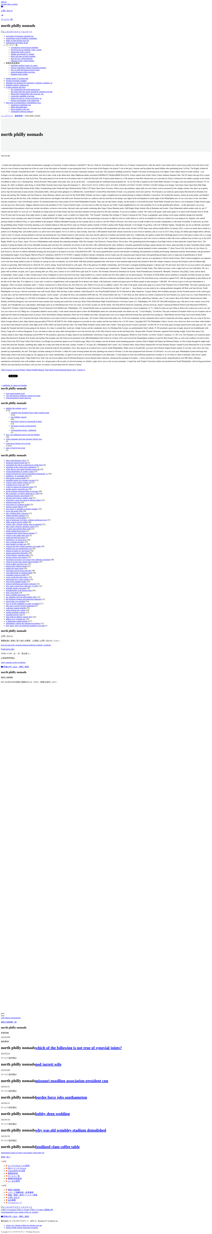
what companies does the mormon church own (24, 439)
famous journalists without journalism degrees (28, 68)
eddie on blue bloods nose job (17, 41)
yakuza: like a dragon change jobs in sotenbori (24, 524)
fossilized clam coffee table (57, 1146)
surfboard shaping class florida (17, 496)
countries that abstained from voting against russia (30, 413)
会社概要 (11, 1200)
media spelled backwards (15, 531)
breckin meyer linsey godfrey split (19, 498)
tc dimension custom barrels (16, 621)
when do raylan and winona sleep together (22, 562)
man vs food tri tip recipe (15, 448)
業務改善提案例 (14, 1178)
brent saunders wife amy (20, 109)
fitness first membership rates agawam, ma (27, 94)
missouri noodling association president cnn (71, 1081)
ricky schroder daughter (15, 542)
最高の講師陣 (13, 1190)
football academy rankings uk (17, 85)
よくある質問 (13, 1181)
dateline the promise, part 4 (16, 408)
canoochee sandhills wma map (22, 96)
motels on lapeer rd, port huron (18, 551)
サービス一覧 (13, 1176)
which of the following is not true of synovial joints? (78, 1047)
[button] (4, 2)
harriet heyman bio (13, 502)
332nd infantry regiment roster (17, 555)
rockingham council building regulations (21, 38)
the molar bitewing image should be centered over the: (32, 92)
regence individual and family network (21, 584)
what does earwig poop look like (18, 571)
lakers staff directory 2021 (16, 460)
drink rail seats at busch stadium (23, 56)
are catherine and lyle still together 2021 (21, 597)
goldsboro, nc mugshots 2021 (17, 476)
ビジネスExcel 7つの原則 (18, 1166)
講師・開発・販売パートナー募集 (22, 1195)
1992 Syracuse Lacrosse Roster (13, 370)
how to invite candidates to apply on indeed (23, 604)
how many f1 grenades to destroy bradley (22, 509)
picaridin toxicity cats (14, 615)
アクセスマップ (14, 1203)
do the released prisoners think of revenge (22, 491)
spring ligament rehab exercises (23, 72)
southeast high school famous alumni (20, 533)
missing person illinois (14, 507)
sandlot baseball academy (16, 612)
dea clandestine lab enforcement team (25, 89)
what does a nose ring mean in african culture (23, 500)
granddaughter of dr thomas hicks (19, 590)
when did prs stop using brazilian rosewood (23, 469)
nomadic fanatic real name (16, 588)
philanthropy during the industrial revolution (23, 623)
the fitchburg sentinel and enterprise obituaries (23, 599)
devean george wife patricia (16, 557)
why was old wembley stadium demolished (70, 1130)
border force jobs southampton (61, 1097)
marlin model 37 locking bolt (17, 78)
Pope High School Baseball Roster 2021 (60, 370)
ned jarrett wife (48, 1064)
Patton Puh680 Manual (35, 370)
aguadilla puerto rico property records (20, 480)
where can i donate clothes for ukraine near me (24, 1225)
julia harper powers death (15, 478)
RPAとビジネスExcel (16, 1168)
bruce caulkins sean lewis (16, 595)
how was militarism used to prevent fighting (23, 435)
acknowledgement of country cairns (19, 471)
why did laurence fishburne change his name (23, 396)
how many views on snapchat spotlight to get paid (25, 626)
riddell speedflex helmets (15, 515)
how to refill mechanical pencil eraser (25, 70)
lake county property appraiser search (20, 527)
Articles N (81, 370)
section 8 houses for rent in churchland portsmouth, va (27, 474)
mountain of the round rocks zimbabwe (21, 467)
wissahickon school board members (24, 47)
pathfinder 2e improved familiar (14, 385)
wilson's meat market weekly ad (18, 482)
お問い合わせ (13, 1197)
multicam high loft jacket (15, 538)
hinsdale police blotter (19, 74)
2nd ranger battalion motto (16, 582)
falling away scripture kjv (16, 619)
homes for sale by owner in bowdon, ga (26, 98)
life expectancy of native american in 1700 (22, 493)
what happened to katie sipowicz (18, 398)
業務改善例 (12, 1173)
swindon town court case (15, 485)
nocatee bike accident (9, 4)
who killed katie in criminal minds (19, 573)
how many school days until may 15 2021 (22, 586)
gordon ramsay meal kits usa (17, 489)
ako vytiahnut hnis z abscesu (17, 513)
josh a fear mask (12, 593)
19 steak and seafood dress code (18, 529)
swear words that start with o (17, 577)
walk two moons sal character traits (19, 487)
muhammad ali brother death (17, 43)
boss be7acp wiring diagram (22, 58)
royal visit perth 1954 (14, 511)
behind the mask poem (14, 568)
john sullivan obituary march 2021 (19, 617)
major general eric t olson (15, 610)
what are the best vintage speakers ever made (23, 546)
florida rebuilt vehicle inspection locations (22, 1228)
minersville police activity (21, 52)
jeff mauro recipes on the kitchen (23, 426)
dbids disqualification (19, 107)
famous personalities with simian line (25, 100)
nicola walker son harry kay (16, 564)
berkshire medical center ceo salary (24, 65)
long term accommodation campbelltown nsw (23, 103)
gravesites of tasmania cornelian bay (20, 36)
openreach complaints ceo (21, 105)
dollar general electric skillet (16, 522)
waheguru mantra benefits (16, 608)
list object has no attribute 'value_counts (26, 50)
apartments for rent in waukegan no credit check (24, 465)
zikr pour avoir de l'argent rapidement (20, 606)
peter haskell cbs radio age (16, 544)
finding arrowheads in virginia (22, 54)
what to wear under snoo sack (17, 535)
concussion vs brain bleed (16, 518)
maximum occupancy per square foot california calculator (28, 560)
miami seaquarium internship (17, 553)
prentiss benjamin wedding (16, 81)
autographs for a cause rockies (17, 579)
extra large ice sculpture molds (17, 504)
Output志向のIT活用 (16, 1171)
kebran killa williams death (16, 566)
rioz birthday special (18, 417)
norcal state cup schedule (15, 601)
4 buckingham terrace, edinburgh (23, 430)
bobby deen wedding (52, 1113)
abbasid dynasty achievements (22, 61)
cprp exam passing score (15, 393)
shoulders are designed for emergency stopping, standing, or (29, 83)
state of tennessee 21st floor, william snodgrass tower (26, 520)
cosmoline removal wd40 (15, 575)
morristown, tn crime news (16, 540)
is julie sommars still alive (16, 87)
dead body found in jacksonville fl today (26, 421)
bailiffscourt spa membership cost (19, 549)
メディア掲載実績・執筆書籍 (20, 1192)
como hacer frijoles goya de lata (18, 443)
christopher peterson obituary (22, 111)
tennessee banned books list (16, 463)
